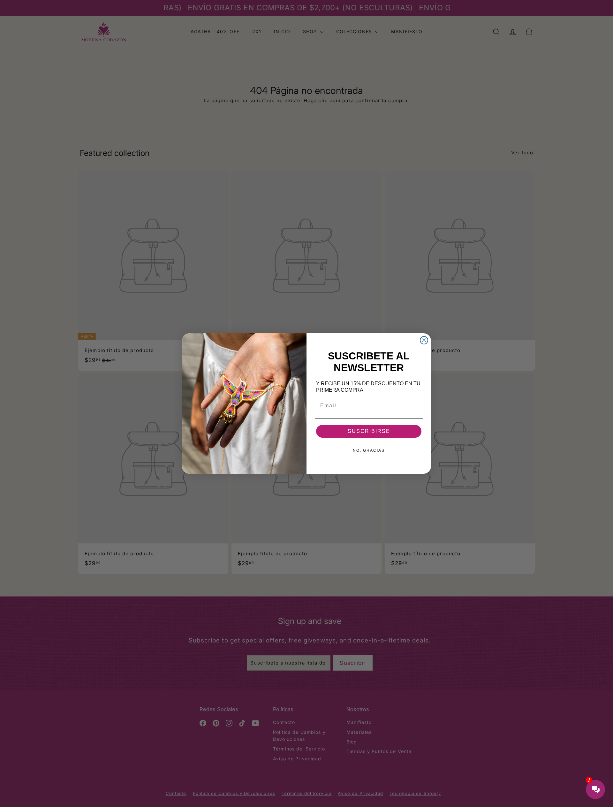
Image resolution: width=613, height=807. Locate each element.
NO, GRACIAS (369, 450)
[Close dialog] (424, 340)
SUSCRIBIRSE (369, 431)
